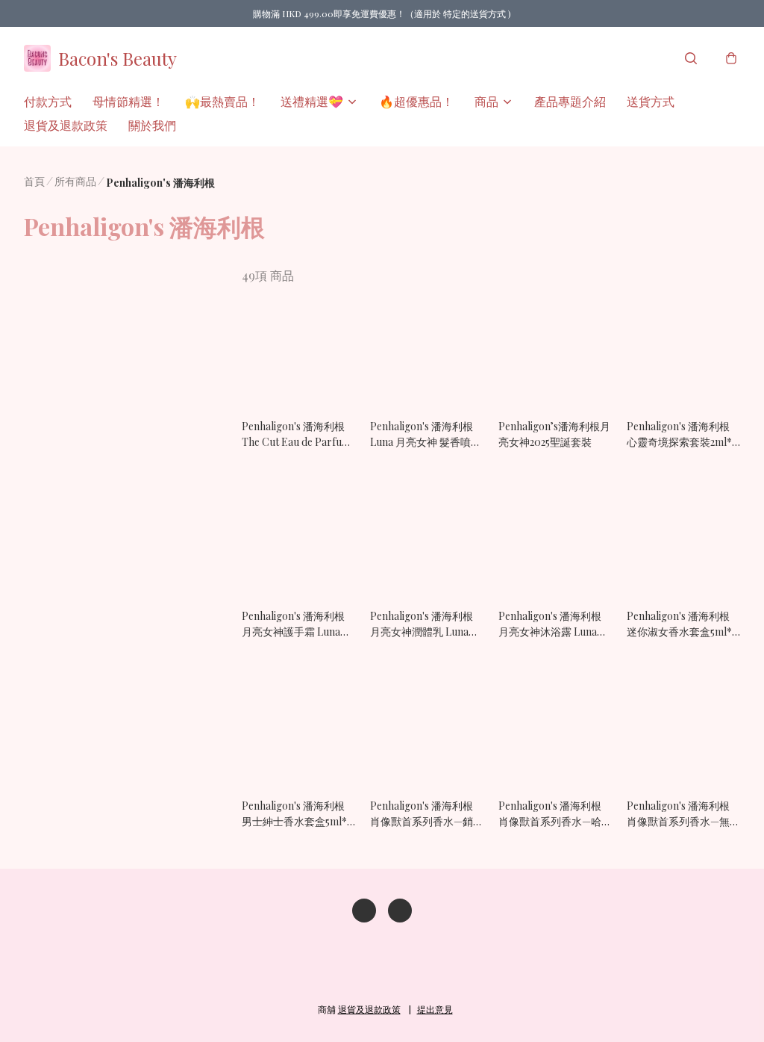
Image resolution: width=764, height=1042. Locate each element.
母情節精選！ (128, 101)
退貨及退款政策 (65, 125)
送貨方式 (650, 101)
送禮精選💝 (312, 101)
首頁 (34, 181)
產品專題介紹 (570, 101)
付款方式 (48, 101)
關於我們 (152, 125)
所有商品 (75, 181)
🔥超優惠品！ (416, 101)
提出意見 (435, 1009)
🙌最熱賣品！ (222, 101)
